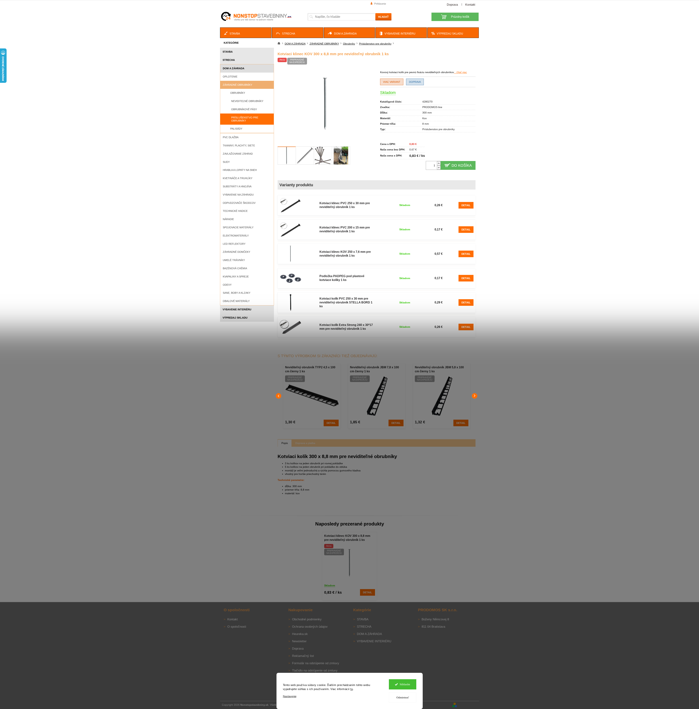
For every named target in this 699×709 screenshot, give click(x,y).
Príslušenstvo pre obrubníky (244, 119)
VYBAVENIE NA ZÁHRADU (238, 194)
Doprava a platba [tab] (305, 443)
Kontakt (470, 4)
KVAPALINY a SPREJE (236, 276)
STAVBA (228, 51)
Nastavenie (289, 696)
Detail (466, 205)
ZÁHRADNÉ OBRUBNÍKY (237, 84)
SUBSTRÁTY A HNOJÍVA (237, 186)
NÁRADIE (228, 219)
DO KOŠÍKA (462, 165)
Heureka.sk (300, 634)
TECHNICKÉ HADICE (235, 210)
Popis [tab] (284, 443)
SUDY (226, 161)
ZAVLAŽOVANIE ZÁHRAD (238, 153)
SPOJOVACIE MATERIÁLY (238, 227)
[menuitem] (245, 32)
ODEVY (227, 284)
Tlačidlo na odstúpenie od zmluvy (315, 670)
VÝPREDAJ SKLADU (235, 317)
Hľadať (383, 16)
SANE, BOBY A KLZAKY (236, 292)
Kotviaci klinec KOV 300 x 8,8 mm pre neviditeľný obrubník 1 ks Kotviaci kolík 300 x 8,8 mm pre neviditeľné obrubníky (347, 538)
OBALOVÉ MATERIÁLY (236, 301)
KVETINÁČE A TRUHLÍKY (237, 178)
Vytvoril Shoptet (468, 704)
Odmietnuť (402, 697)
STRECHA (229, 59)
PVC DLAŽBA (230, 137)
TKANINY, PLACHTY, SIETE (239, 145)
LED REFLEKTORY (234, 243)
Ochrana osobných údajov (310, 626)
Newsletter (299, 641)
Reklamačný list (303, 656)
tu (351, 689)
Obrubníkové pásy (244, 109)
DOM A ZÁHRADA (233, 68)
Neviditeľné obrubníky (247, 101)
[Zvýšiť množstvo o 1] (439, 163)
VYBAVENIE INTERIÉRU (237, 309)
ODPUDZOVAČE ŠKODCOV (239, 202)
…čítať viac (460, 72)
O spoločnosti (236, 626)
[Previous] (278, 396)
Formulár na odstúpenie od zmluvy (315, 663)
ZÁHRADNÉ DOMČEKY (236, 251)
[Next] (474, 396)
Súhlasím (405, 684)
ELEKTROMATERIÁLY (236, 235)
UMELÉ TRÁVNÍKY (234, 260)
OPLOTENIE (230, 76)
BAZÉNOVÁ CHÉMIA (235, 268)
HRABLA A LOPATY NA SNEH (240, 170)
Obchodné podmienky (307, 619)
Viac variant (391, 81)
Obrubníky (237, 92)
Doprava (452, 4)
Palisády (236, 128)
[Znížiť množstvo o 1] (439, 167)
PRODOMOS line (432, 107)
